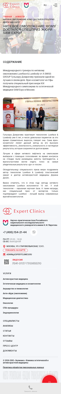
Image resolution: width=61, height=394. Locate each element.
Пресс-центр (10, 346)
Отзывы (7, 341)
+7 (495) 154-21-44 (15, 232)
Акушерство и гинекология (15, 289)
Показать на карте (15, 250)
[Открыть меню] (55, 5)
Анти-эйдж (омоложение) (15, 293)
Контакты (8, 336)
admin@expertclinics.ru (19, 254)
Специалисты (11, 321)
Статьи (7, 331)
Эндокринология (11, 313)
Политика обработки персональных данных (23, 367)
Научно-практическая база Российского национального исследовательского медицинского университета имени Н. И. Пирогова (33, 222)
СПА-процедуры (10, 308)
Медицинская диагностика (15, 298)
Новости (20, 17)
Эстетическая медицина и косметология (22, 284)
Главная (7, 17)
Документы (10, 350)
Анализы (8, 326)
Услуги (7, 273)
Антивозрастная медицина (15, 279)
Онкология (8, 303)
